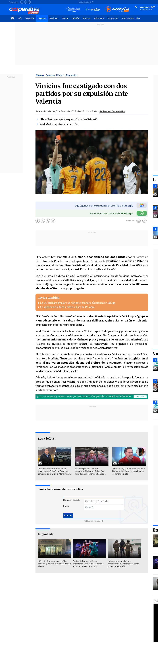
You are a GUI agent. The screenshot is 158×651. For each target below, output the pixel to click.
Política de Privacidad (93, 521)
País (19, 18)
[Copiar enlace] (144, 221)
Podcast (86, 18)
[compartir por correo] (138, 221)
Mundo (65, 18)
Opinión (75, 18)
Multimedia (99, 18)
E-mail (66, 506)
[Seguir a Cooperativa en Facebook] (21, 2)
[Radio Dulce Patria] (73, 9)
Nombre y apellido (71, 500)
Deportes (42, 18)
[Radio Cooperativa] (117, 9)
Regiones (54, 18)
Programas (113, 18)
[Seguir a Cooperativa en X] (25, 2)
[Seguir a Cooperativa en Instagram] (29, 2)
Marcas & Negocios (131, 18)
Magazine (29, 18)
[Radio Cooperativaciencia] (92, 9)
